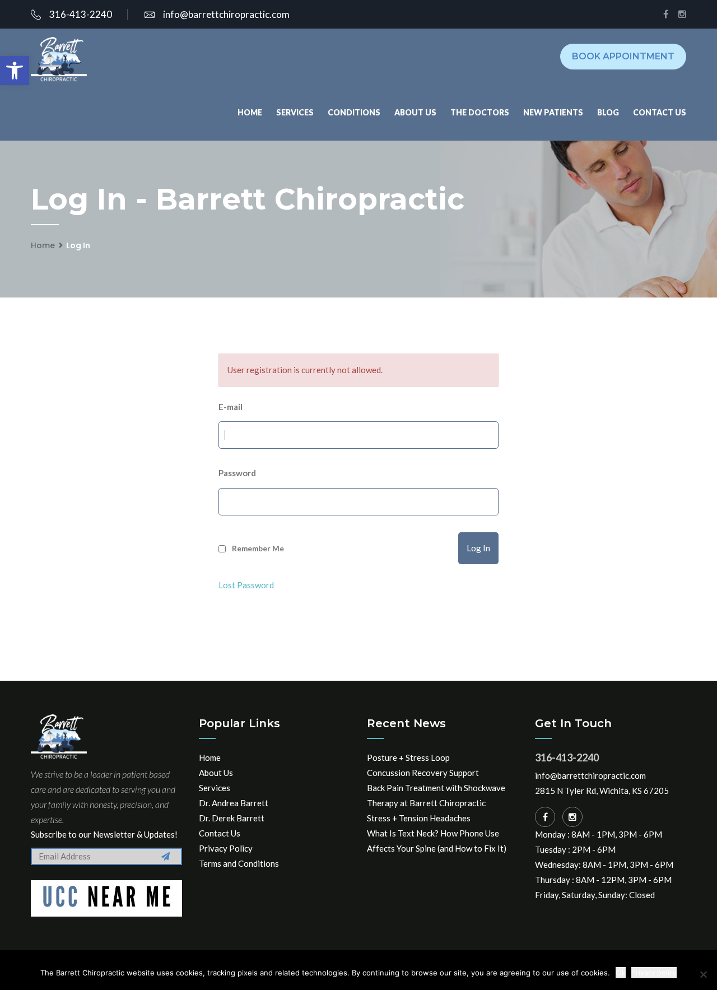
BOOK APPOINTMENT (623, 56)
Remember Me (258, 548)
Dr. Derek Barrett (231, 818)
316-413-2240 (80, 14)
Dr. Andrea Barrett (233, 803)
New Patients (553, 112)
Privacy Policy (226, 848)
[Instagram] (572, 817)
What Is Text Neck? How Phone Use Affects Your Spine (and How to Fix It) (436, 840)
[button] (14, 70)
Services (295, 112)
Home (250, 112)
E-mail (230, 407)
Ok (621, 972)
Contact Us (659, 112)
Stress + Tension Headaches (419, 818)
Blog (608, 112)
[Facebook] (545, 817)
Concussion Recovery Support (423, 773)
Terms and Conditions (239, 863)
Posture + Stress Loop (408, 757)
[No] (703, 974)
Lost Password (246, 585)
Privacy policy (654, 972)
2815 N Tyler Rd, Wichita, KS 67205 (602, 791)
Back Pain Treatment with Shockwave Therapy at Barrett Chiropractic (436, 795)
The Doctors (479, 112)
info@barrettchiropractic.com (226, 14)
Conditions (354, 112)
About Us (415, 112)
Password (237, 473)
